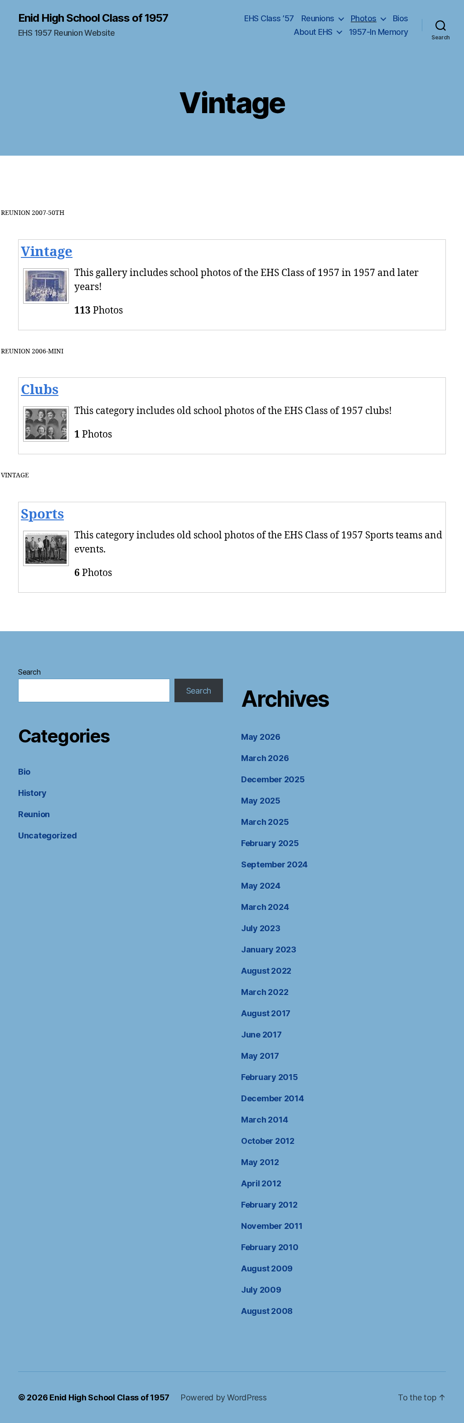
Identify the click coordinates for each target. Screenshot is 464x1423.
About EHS (313, 32)
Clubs (39, 390)
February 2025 (270, 843)
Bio (24, 771)
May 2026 (260, 737)
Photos (364, 18)
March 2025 (265, 822)
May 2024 (260, 885)
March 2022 (264, 992)
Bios (400, 18)
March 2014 (264, 1119)
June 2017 (261, 1034)
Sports (42, 514)
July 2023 (260, 928)
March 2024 (265, 907)
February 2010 (270, 1247)
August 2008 (267, 1311)
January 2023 (268, 949)
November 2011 (272, 1226)
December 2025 (273, 779)
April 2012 (261, 1183)
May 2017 (260, 1056)
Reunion (34, 814)
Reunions (317, 18)
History (32, 793)
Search (29, 671)
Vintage (46, 252)
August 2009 (267, 1268)
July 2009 (261, 1290)
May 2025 (260, 800)
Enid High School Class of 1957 (93, 18)
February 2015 (269, 1077)
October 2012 (268, 1141)
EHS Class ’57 (269, 18)
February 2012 (269, 1204)
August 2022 (266, 971)
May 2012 (260, 1162)
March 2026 (265, 758)
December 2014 (272, 1098)
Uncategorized (47, 835)
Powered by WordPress (223, 1397)
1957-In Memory (378, 32)
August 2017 (265, 1013)
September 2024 (274, 864)
